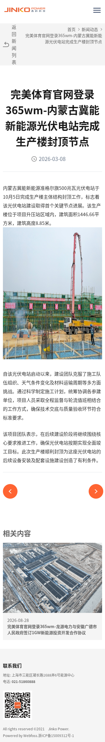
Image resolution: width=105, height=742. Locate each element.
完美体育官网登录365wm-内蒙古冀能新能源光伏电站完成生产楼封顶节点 (63, 38)
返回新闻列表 (14, 44)
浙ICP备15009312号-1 (56, 735)
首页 (71, 29)
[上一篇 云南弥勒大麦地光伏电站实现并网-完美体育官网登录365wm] (12, 491)
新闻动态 (90, 29)
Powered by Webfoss (20, 735)
